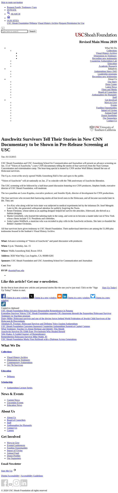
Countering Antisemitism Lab (103, 61)
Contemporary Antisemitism (19, 362)
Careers (10, 430)
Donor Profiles (13, 455)
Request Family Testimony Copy (22, 7)
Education (112, 63)
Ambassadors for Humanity (104, 94)
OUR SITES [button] (13, 20)
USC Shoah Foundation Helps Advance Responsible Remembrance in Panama (37, 310)
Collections (112, 50)
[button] (3, 305)
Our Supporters (110, 118)
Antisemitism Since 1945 (105, 71)
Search (32, 31)
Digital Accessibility (10, 476)
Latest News (111, 87)
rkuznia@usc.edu (16, 270)
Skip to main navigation (12, 2)
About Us (11, 417)
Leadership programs (107, 74)
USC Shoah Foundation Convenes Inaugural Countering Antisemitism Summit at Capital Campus (45, 326)
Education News (14, 405)
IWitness (33, 23)
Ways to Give (110, 102)
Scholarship (7, 382)
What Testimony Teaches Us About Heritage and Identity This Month (32, 329)
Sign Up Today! (109, 287)
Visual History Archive (48, 23)
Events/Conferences (16, 445)
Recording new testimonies (104, 58)
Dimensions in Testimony (105, 56)
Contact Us (112, 120)
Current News (13, 400)
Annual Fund (111, 113)
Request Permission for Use (71, 23)
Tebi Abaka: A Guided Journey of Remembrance (23, 334)
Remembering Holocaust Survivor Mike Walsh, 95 (24, 336)
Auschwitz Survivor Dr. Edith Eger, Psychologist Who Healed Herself (33, 331)
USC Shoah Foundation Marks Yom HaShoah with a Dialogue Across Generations (39, 339)
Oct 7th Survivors (15, 365)
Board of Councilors (107, 92)
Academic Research (108, 66)
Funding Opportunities (106, 107)
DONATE (11, 10)
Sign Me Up (6, 471)
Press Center (111, 84)
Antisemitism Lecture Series (19, 388)
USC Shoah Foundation (18, 23)
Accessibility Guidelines (32, 476)
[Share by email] (59, 297)
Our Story (112, 82)
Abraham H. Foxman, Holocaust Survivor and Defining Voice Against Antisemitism (39, 323)
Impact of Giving (109, 110)
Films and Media (109, 89)
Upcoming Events (15, 402)
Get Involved (111, 100)
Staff (115, 97)
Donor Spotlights (109, 115)
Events (114, 105)
